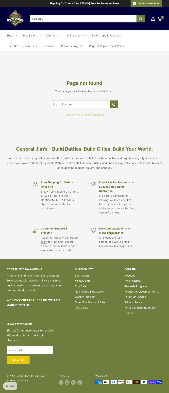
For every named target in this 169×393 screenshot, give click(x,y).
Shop (10, 35)
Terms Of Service (135, 296)
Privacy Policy (133, 302)
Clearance (49, 46)
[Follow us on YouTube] (73, 382)
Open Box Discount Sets (22, 46)
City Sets (52, 35)
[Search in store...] (114, 104)
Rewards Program (72, 46)
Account (129, 275)
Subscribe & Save (148, 3)
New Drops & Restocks (106, 35)
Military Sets (75, 35)
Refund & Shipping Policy (140, 307)
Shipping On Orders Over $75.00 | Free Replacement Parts (84, 3)
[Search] (140, 18)
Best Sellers (29, 35)
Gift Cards (81, 307)
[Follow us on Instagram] (67, 382)
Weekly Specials (85, 296)
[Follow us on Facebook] (61, 382)
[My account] (153, 19)
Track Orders (132, 280)
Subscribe (18, 360)
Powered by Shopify (18, 380)
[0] (160, 19)
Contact (129, 313)
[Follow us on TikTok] (79, 382)
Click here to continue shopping (84, 114)
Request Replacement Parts (106, 46)
